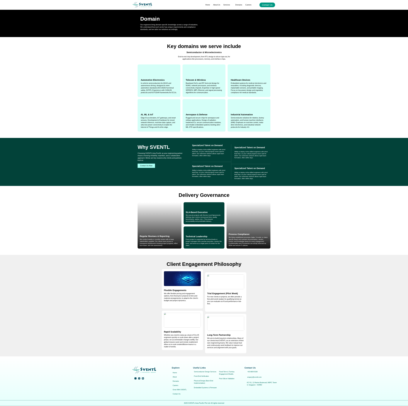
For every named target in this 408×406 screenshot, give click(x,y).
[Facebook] (135, 378)
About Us (216, 5)
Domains (238, 5)
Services (226, 5)
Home (207, 5)
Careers (248, 5)
